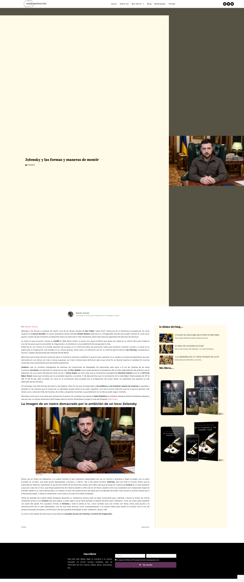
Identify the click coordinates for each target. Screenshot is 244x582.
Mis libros (137, 4)
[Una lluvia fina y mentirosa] (192, 394)
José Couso (112, 399)
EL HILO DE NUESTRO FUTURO (189, 345)
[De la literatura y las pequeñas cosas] (192, 440)
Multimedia (160, 4)
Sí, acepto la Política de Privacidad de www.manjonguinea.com (138, 560)
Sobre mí (124, 4)
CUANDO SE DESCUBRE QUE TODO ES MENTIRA (197, 334)
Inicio (114, 4)
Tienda (172, 4)
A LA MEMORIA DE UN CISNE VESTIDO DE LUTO (197, 356)
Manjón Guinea (31, 327)
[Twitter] (228, 4)
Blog (149, 4)
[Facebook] (224, 4)
